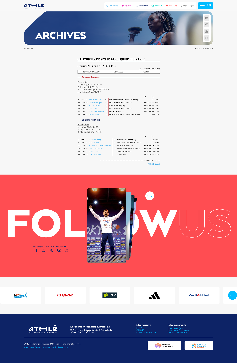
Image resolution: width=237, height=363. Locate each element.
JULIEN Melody (94, 114)
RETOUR (146, 72)
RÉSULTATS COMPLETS (91, 72)
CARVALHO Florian (95, 149)
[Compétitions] (206, 18)
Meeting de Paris (175, 328)
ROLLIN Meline (94, 106)
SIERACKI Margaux (95, 103)
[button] (151, 196)
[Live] (206, 38)
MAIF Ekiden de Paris (177, 332)
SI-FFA (139, 328)
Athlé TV (159, 6)
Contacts (66, 347)
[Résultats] (206, 24)
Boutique (128, 6)
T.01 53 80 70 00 (76, 332)
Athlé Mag (143, 6)
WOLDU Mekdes (95, 100)
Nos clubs (173, 6)
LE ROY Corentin (95, 154)
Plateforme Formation (146, 332)
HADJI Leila (93, 109)
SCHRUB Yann (94, 143)
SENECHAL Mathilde (96, 112)
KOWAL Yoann (94, 151)
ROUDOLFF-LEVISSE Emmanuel (100, 146)
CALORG (140, 330)
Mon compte (188, 6)
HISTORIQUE (118, 72)
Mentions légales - (54, 347)
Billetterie (114, 6)
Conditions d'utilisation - (35, 347)
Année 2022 (154, 163)
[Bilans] (206, 31)
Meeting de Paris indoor (178, 330)
